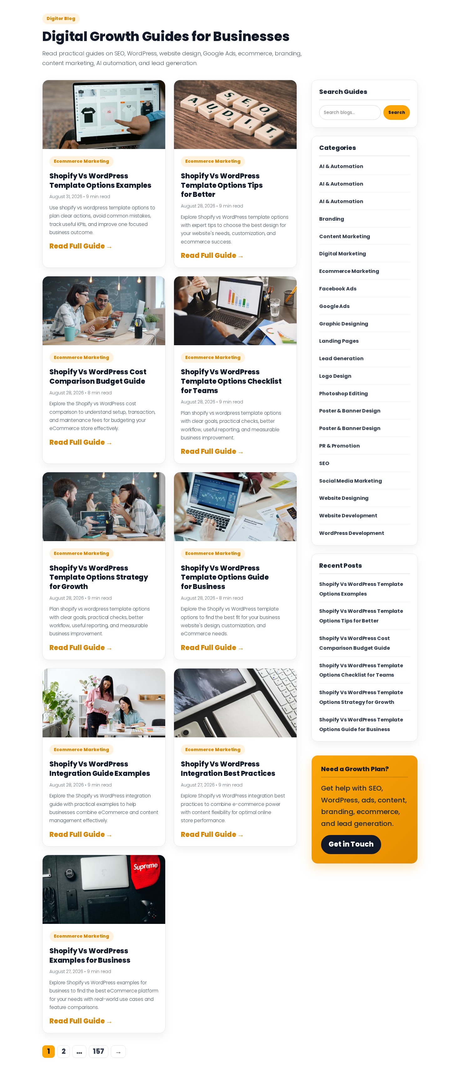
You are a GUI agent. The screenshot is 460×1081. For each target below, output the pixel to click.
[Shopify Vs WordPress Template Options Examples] (104, 114)
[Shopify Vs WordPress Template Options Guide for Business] (235, 506)
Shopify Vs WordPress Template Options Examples (100, 180)
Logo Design (335, 376)
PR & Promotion (339, 445)
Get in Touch (351, 844)
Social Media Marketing (350, 480)
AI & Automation (341, 166)
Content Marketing (344, 236)
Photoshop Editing (343, 393)
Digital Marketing (342, 253)
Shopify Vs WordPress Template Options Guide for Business (225, 577)
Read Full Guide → (81, 246)
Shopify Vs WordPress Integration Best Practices (228, 768)
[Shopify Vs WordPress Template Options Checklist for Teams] (235, 310)
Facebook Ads (337, 288)
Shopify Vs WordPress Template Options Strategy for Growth (98, 577)
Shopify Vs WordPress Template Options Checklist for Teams (231, 381)
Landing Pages (339, 341)
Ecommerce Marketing (81, 161)
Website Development (348, 515)
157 (98, 1051)
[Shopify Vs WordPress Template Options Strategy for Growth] (104, 506)
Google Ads (334, 306)
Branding (331, 219)
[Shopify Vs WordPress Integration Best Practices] (235, 703)
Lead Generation (341, 358)
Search (396, 112)
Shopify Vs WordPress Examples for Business (89, 955)
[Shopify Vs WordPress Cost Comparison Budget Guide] (104, 310)
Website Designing (344, 498)
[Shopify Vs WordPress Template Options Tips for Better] (235, 114)
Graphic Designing (343, 323)
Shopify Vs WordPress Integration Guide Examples (99, 768)
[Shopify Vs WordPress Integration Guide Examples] (104, 703)
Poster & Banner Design (350, 410)
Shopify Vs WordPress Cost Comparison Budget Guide (97, 376)
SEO (324, 463)
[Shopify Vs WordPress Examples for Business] (104, 889)
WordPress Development (351, 533)
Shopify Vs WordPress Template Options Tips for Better (222, 185)
